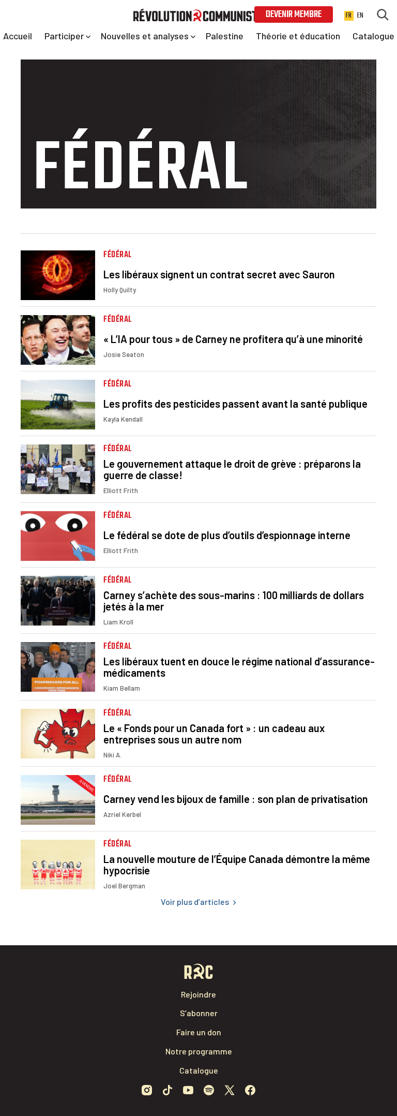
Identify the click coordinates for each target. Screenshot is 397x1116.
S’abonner (199, 1013)
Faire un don (198, 1032)
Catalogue (198, 1070)
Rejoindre (198, 994)
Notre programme (198, 1051)
